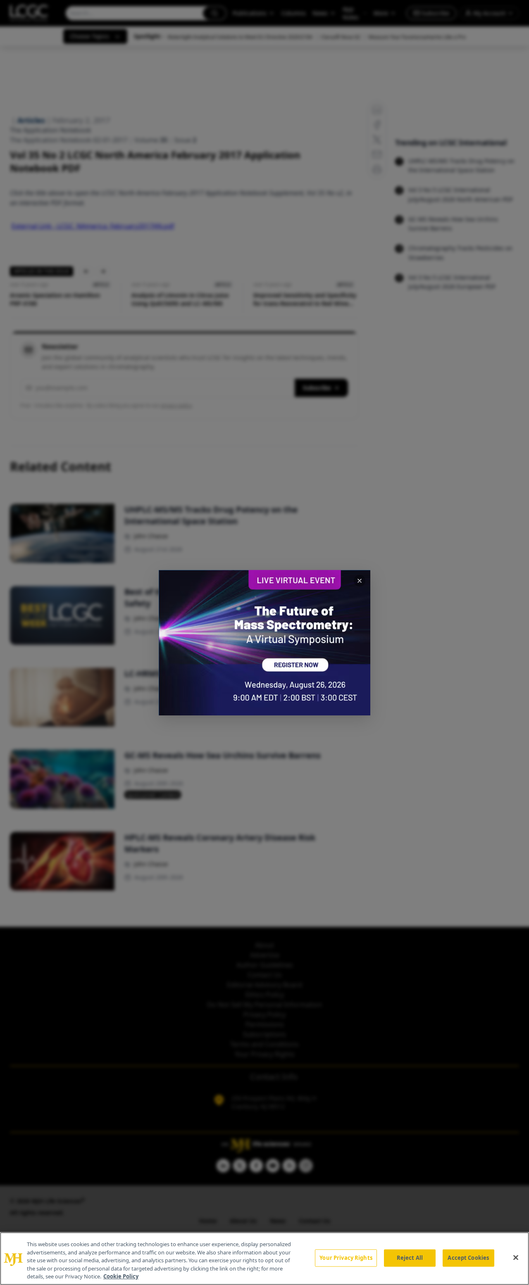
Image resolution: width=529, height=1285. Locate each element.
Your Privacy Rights (345, 1257)
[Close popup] (359, 581)
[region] (264, 1258)
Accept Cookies (468, 1257)
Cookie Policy (120, 1276)
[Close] (516, 1258)
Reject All (410, 1257)
